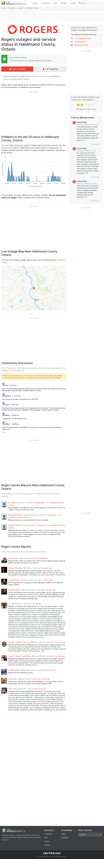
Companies (45, 3)
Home (35, 3)
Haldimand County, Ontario (18, 517)
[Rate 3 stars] (86, 104)
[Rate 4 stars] (90, 104)
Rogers (21, 8)
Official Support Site (81, 45)
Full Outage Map (51, 69)
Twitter (63, 834)
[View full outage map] (34, 288)
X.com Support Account (82, 38)
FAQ (55, 3)
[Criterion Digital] (52, 853)
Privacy (63, 3)
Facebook (64, 838)
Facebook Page (80, 42)
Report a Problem (18, 69)
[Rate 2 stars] (82, 104)
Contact (73, 3)
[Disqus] (34, 407)
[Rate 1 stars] (78, 104)
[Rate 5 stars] (93, 104)
